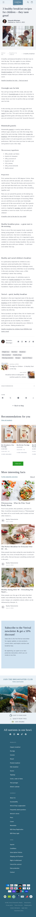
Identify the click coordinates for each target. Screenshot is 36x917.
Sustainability (14, 801)
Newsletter (13, 825)
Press (11, 817)
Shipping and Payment (16, 856)
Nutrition (14, 352)
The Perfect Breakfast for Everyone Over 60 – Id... (16, 548)
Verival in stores (14, 813)
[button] (3, 2)
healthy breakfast (14, 279)
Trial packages (14, 782)
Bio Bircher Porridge (23, 445)
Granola (12, 755)
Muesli (12, 759)
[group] (14, 699)
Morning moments (7, 358)
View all (18, 463)
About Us (13, 798)
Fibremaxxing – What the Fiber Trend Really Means (15, 504)
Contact (12, 872)
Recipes (18, 358)
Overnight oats (14, 94)
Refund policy (27, 902)
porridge (17, 208)
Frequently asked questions (18, 809)
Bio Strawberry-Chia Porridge (7, 446)
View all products (6, 420)
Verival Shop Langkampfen (18, 805)
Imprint (12, 844)
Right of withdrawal (16, 860)
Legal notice (24, 908)
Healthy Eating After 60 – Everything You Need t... (17, 591)
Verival (10, 902)
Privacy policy (9, 905)
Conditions (13, 848)
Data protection (14, 868)
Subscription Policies (16, 852)
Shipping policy (28, 905)
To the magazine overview (9, 477)
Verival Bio (3, 53)
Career (12, 821)
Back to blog (19, 406)
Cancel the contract (16, 864)
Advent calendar (15, 786)
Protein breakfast (15, 763)
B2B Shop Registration (16, 829)
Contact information (15, 908)
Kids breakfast (6, 355)
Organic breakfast (15, 747)
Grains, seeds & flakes (16, 778)
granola (11, 129)
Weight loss (5, 352)
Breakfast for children (13, 53)
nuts (11, 111)
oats (24, 108)
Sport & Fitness (27, 358)
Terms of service (19, 905)
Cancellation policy (18, 910)
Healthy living (17, 355)
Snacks (12, 771)
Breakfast (22, 352)
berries (7, 111)
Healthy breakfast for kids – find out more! (14, 80)
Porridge (12, 751)
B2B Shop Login (14, 833)
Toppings (12, 774)
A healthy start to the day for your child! (13, 216)
